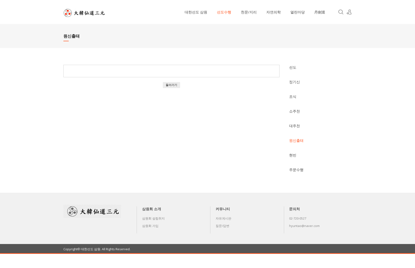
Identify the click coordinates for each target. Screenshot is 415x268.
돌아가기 (171, 85)
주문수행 (296, 169)
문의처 (294, 208)
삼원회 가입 (150, 226)
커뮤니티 (223, 208)
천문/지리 (249, 12)
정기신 (294, 81)
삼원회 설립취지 (153, 218)
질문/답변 (222, 226)
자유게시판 (223, 218)
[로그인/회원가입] (349, 12)
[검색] (340, 12)
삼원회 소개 (151, 208)
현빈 (292, 155)
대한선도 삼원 (196, 12)
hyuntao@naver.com (304, 226)
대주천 (294, 125)
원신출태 (296, 140)
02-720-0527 (297, 218)
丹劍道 (319, 12)
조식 (292, 96)
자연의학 (273, 12)
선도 (292, 67)
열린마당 (297, 12)
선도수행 (224, 12)
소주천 (294, 111)
